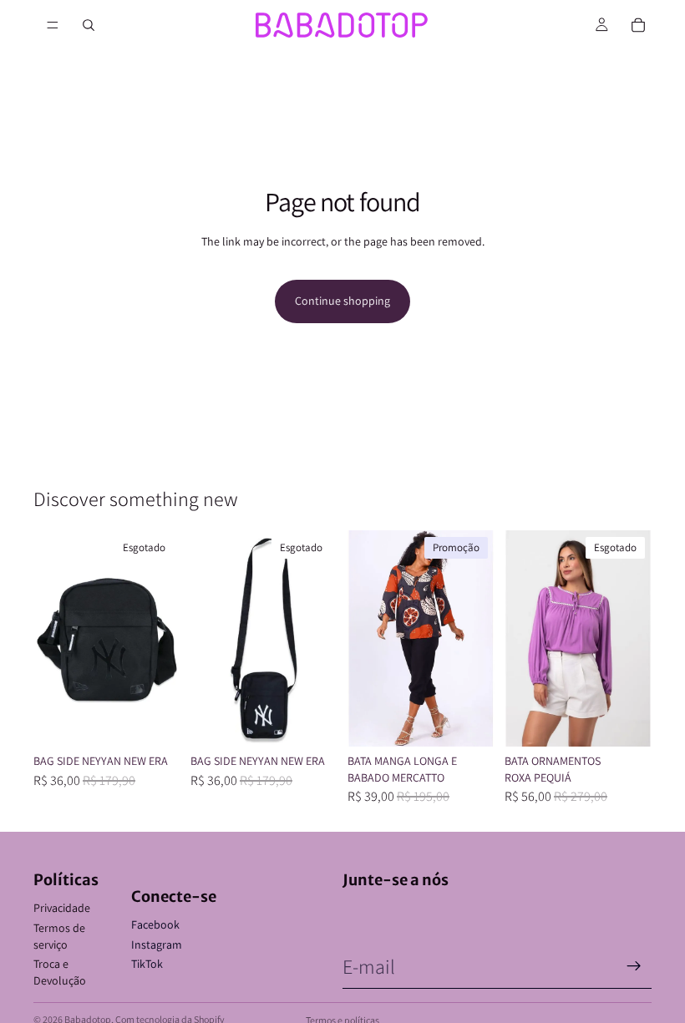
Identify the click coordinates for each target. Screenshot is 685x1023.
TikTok (147, 963)
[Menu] (52, 25)
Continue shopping (342, 300)
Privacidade (61, 907)
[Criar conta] (634, 966)
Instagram (156, 944)
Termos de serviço (59, 936)
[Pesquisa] (88, 25)
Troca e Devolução (59, 972)
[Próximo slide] (162, 638)
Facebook (155, 924)
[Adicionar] (469, 721)
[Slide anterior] (51, 638)
